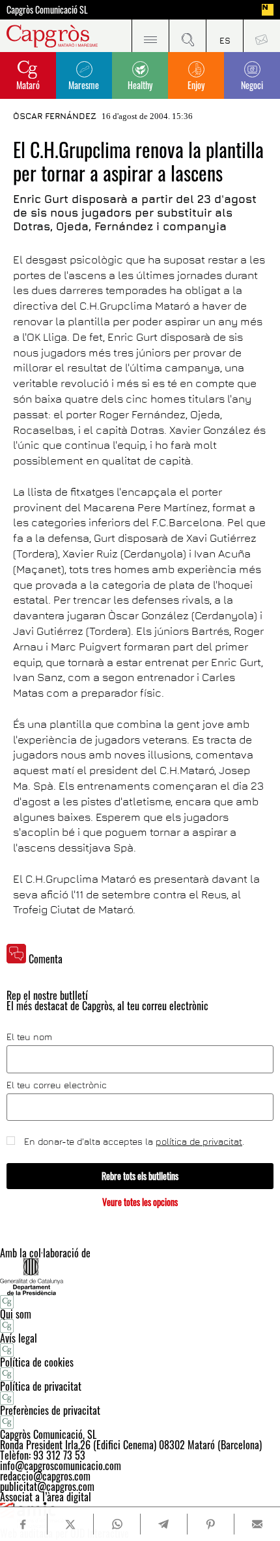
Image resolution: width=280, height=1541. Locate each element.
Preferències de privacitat (50, 1410)
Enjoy (196, 85)
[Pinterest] (210, 1524)
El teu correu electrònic (57, 1085)
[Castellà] (224, 36)
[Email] (257, 1524)
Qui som (15, 1314)
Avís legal (18, 1338)
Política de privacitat (40, 1386)
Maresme (83, 85)
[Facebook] (23, 1524)
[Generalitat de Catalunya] (140, 1276)
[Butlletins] (261, 36)
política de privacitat (199, 1141)
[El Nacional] (267, 10)
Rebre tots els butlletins (140, 1176)
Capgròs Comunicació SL (47, 9)
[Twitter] (70, 1524)
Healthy (140, 85)
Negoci (252, 85)
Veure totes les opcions (140, 1202)
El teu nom (29, 1037)
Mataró (28, 85)
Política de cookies (37, 1362)
